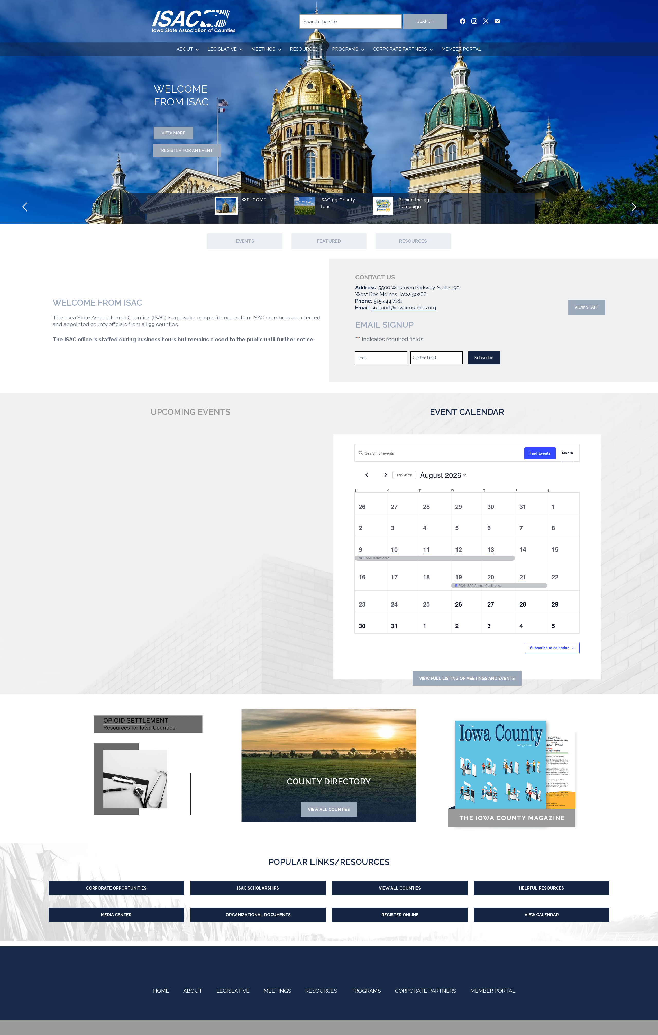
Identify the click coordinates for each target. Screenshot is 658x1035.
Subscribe (484, 357)
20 (490, 576)
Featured (329, 241)
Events (245, 241)
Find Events (540, 453)
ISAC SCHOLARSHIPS (258, 888)
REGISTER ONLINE (399, 914)
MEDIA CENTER (116, 914)
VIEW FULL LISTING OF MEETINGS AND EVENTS (467, 678)
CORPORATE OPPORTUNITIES (116, 888)
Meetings (263, 49)
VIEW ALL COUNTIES (329, 809)
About (185, 49)
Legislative (222, 49)
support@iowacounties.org (403, 308)
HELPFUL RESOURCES (541, 888)
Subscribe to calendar (549, 647)
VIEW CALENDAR (542, 914)
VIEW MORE (173, 132)
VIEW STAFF (586, 307)
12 (458, 549)
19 (458, 576)
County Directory (329, 781)
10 (394, 549)
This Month (404, 475)
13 (490, 549)
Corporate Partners (400, 49)
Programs (345, 49)
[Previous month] (366, 475)
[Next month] (385, 475)
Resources (304, 49)
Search (425, 21)
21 (522, 576)
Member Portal (461, 49)
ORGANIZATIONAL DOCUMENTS (258, 914)
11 (426, 549)
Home (161, 990)
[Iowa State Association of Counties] (194, 20)
